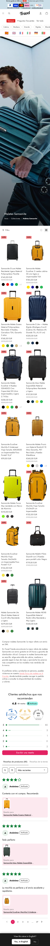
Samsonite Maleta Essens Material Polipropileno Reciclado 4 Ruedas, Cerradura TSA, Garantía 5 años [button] (17, 815)
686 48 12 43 (26, 8)
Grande (27, 27)
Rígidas (38, 27)
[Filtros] (12, 770)
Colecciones (15, 218)
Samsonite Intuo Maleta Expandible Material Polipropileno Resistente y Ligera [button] (20, 862)
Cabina (6, 27)
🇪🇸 (6, 33)
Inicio (6, 218)
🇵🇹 (43, 33)
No (35, 941)
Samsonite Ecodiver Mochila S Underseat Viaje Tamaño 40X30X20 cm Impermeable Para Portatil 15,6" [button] (20, 912)
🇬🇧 (14, 33)
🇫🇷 (21, 33)
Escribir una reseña (25, 752)
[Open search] (5, 770)
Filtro (7, 230)
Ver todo (39, 20)
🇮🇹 (29, 33)
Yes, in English (21, 941)
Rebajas (11, 20)
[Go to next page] (42, 922)
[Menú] (3, 13)
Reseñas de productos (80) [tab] (15, 762)
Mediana (16, 27)
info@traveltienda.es (37, 8)
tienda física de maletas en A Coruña (22, 675)
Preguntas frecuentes (25, 20)
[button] (25, 724)
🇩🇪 (36, 33)
